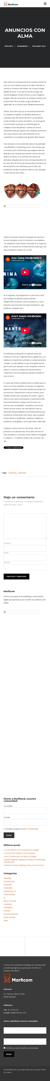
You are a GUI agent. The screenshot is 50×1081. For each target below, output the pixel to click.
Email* (6, 553)
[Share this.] (14, 480)
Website (7, 562)
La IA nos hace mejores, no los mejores (19, 853)
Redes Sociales (9, 917)
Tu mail (6, 817)
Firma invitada (9, 894)
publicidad (22, 473)
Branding (24, 46)
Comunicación (9, 881)
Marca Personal (10, 901)
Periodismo (8, 907)
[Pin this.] (28, 480)
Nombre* (7, 543)
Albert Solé (41, 46)
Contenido (8, 884)
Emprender (8, 888)
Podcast (7, 911)
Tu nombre (8, 806)
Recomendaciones (11, 914)
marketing (12, 473)
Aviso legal (21, 1070)
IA (4, 898)
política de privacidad (30, 829)
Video (6, 920)
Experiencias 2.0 (10, 891)
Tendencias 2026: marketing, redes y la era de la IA (24, 865)
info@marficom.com (18, 1013)
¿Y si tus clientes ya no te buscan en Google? (21, 850)
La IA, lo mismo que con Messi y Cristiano (20, 856)
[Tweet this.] (21, 480)
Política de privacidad (32, 1070)
